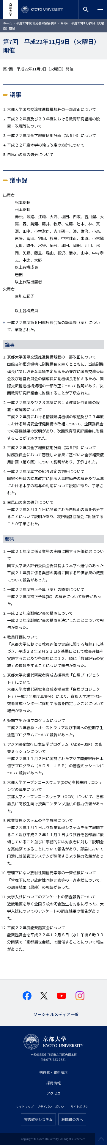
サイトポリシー (80, 1106)
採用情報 (53, 1082)
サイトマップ (25, 1106)
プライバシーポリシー (52, 1106)
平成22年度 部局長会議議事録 (36, 23)
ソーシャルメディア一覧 (56, 1013)
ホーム (7, 23)
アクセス (54, 1093)
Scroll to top (101, 1139)
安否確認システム (38, 1119)
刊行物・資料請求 (53, 1072)
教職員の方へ (72, 1119)
